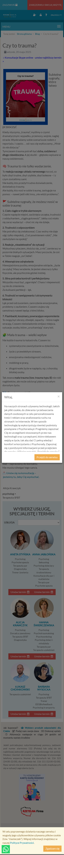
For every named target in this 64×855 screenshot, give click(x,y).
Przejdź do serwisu (47, 457)
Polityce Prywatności (22, 842)
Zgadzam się (52, 848)
